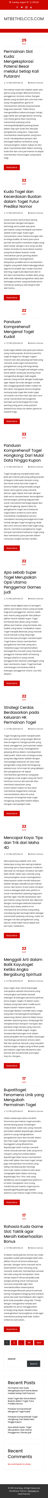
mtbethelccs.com (24, 19)
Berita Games (36, 83)
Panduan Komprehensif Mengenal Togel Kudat (19, 329)
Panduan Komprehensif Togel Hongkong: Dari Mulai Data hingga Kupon (24, 453)
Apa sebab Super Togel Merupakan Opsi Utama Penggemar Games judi (22, 582)
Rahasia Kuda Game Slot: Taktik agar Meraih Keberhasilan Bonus (23, 1234)
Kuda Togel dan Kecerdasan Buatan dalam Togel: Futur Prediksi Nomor (22, 199)
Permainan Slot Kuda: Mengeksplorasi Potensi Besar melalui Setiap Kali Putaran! (21, 64)
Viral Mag (32, 1491)
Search (11, 1358)
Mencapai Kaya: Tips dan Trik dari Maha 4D (23, 842)
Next (39, 1342)
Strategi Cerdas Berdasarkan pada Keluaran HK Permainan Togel (21, 715)
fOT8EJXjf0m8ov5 (14, 83)
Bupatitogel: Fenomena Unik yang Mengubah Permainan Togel (24, 1097)
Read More (11, 167)
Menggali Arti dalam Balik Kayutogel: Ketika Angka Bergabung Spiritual (23, 967)
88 (29, 1342)
